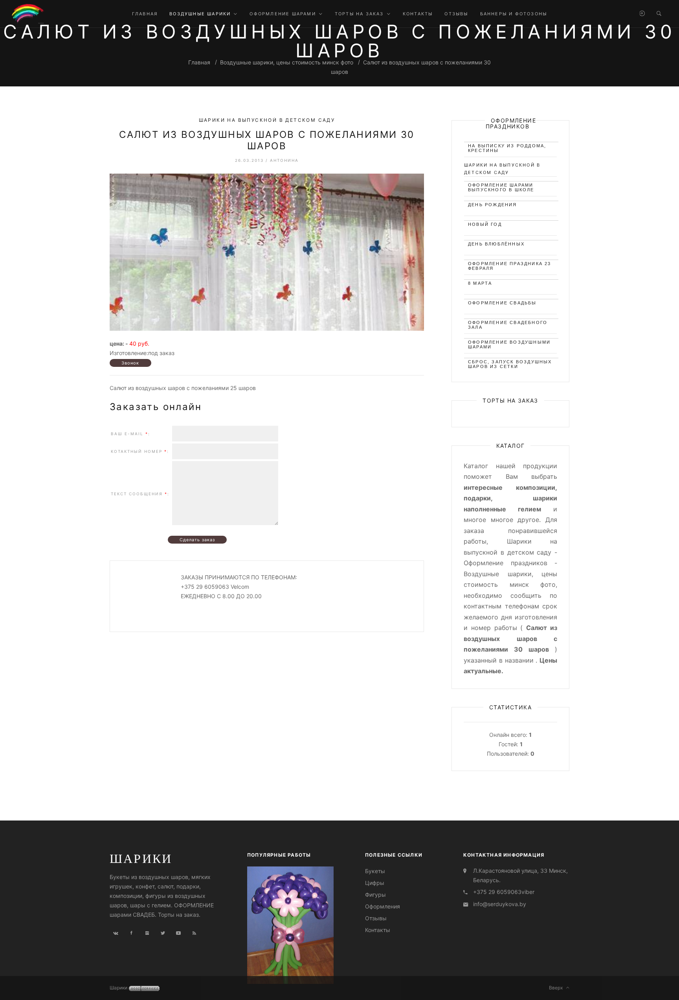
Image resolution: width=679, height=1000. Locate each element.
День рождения (492, 204)
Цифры (374, 882)
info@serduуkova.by (499, 904)
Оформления (382, 906)
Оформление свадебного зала (507, 324)
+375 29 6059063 (497, 891)
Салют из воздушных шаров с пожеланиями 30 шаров (266, 140)
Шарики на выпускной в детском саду (267, 120)
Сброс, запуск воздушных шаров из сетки (510, 363)
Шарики (141, 858)
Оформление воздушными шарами (509, 343)
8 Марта (480, 283)
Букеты (375, 870)
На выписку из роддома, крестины (507, 147)
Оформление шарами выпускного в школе (501, 186)
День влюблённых (496, 244)
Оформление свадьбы (502, 302)
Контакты (377, 930)
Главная (199, 62)
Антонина (284, 160)
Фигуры (375, 894)
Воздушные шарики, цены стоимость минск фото (286, 62)
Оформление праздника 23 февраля (509, 265)
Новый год (485, 224)
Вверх (557, 988)
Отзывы (376, 918)
